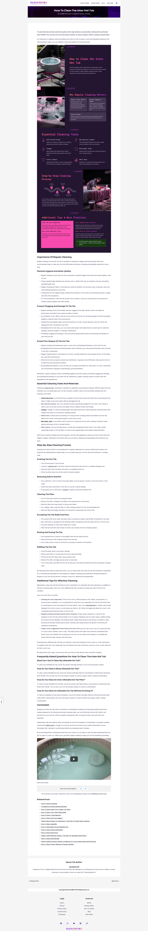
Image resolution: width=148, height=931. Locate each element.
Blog (89, 911)
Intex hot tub (49, 388)
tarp (54, 628)
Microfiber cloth (46, 421)
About (62, 903)
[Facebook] (61, 923)
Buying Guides (89, 906)
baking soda (50, 725)
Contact (62, 906)
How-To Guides (72, 14)
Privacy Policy (62, 908)
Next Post (116, 881)
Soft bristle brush (47, 398)
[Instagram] (67, 923)
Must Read (89, 914)
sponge (65, 490)
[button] (117, 3)
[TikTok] (87, 923)
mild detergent (91, 605)
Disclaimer (62, 914)
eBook (89, 903)
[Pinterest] (80, 923)
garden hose (52, 466)
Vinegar (44, 410)
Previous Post (33, 881)
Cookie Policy (62, 911)
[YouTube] (74, 923)
